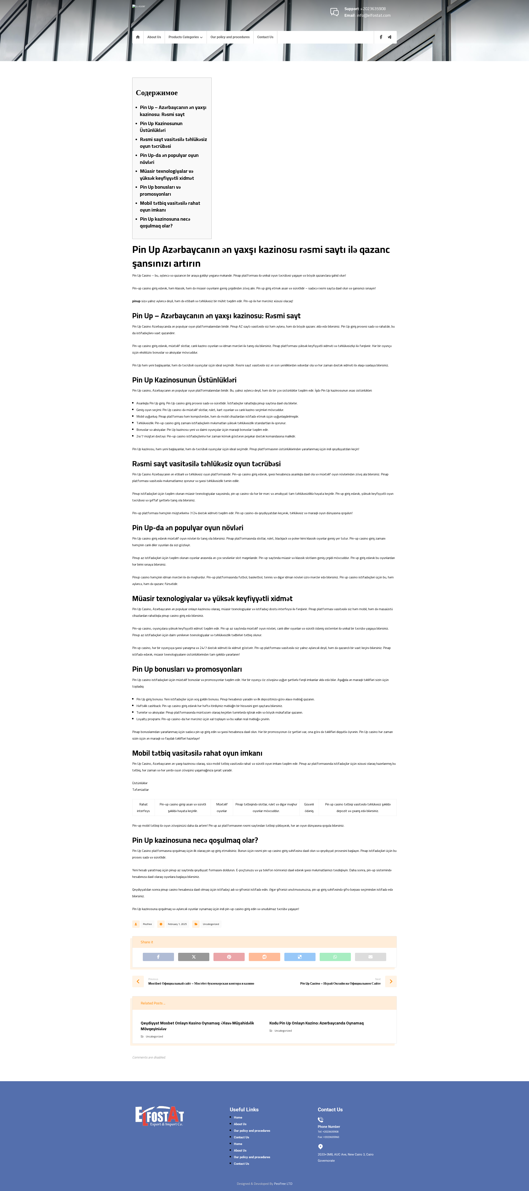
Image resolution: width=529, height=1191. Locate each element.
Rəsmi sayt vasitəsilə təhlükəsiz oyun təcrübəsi (173, 143)
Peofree (147, 924)
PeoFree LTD (283, 1183)
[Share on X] (193, 957)
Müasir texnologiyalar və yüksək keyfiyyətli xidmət (167, 174)
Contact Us (241, 1137)
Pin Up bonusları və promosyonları (160, 190)
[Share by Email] (370, 957)
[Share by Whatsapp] (335, 957)
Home (238, 1117)
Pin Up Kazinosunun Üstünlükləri (161, 127)
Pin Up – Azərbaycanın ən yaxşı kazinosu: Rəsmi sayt (173, 111)
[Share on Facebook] (158, 957)
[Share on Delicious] (300, 957)
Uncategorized (211, 924)
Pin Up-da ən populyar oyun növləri (169, 158)
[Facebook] (381, 37)
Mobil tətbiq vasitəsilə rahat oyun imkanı (170, 206)
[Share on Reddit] (264, 957)
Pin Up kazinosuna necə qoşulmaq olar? (165, 222)
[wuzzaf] (389, 37)
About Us (240, 1124)
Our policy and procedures (252, 1131)
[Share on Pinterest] (229, 957)
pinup (136, 301)
